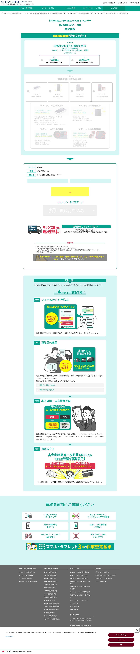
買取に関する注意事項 (47, 390)
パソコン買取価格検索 (25, 578)
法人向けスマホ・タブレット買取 (106, 575)
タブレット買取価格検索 (26, 575)
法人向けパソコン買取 (102, 572)
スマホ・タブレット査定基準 (78, 600)
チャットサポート (75, 606)
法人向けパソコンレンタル (104, 578)
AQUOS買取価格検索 (50, 591)
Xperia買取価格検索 (50, 575)
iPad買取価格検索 (49, 600)
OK (121, 645)
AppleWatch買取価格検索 (52, 619)
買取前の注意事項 (109, 3)
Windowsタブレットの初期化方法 (80, 592)
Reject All (121, 640)
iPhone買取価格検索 (50, 572)
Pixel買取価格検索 (49, 587)
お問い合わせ (134, 3)
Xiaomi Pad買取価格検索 (51, 606)
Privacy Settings (121, 635)
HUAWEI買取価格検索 (51, 581)
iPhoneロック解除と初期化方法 (79, 572)
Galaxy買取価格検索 (50, 578)
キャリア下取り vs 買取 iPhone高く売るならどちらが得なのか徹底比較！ (80, 620)
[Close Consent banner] (137, 630)
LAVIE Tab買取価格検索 (51, 609)
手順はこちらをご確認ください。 (70, 258)
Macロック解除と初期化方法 (78, 578)
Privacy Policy (9, 636)
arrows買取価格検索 (50, 594)
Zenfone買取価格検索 (50, 584)
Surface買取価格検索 (50, 616)
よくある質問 (122, 3)
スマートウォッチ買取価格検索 (28, 581)
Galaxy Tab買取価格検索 (51, 603)
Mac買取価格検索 (49, 612)
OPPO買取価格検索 (50, 597)
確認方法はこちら (71, 53)
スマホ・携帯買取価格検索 (27, 572)
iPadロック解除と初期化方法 (78, 575)
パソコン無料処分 (101, 581)
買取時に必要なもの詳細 (47, 385)
